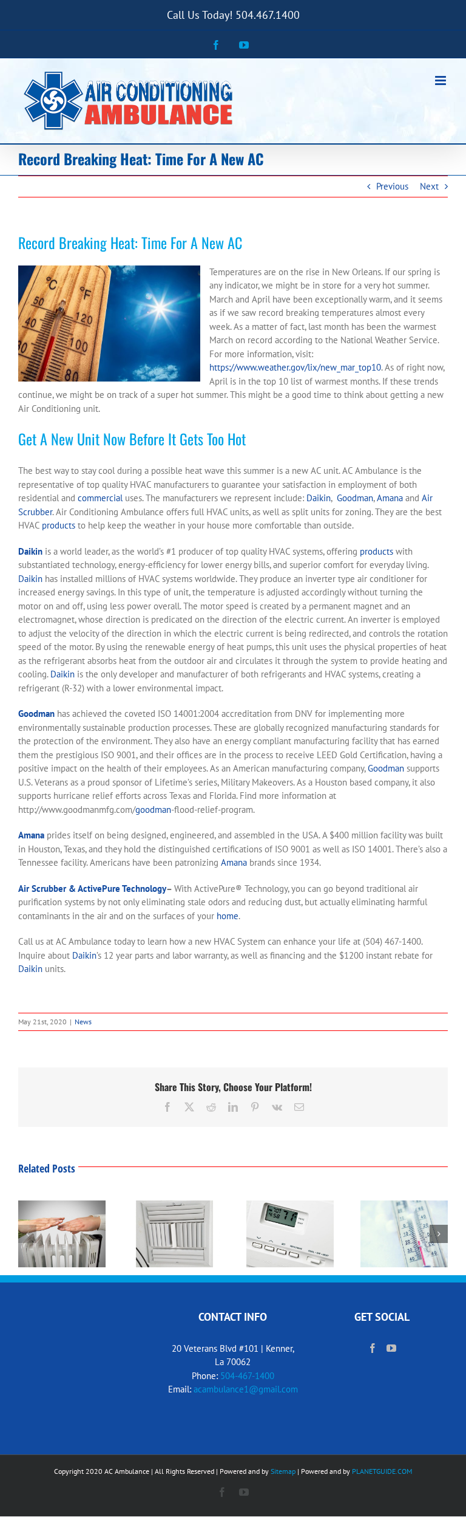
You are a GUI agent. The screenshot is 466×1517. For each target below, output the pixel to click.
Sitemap (283, 1471)
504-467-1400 (247, 1376)
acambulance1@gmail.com (246, 1389)
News (83, 1021)
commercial (100, 498)
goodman (153, 809)
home (227, 916)
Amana (390, 498)
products (58, 525)
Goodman (355, 498)
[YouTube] (391, 1348)
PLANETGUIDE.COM (382, 1471)
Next (429, 186)
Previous (392, 186)
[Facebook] (372, 1348)
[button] (27, 1234)
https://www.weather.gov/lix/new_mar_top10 (295, 367)
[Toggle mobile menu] (441, 80)
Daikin (318, 498)
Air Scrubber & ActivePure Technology (92, 888)
